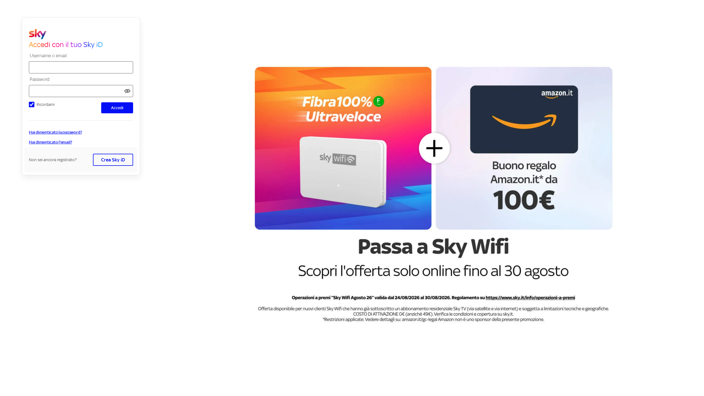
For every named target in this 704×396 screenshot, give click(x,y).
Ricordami (46, 104)
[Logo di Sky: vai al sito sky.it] (83, 34)
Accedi (117, 107)
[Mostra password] (127, 91)
